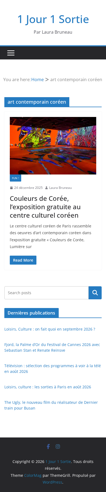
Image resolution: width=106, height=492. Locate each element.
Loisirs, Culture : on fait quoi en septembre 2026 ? (49, 329)
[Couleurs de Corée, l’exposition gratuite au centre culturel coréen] (53, 145)
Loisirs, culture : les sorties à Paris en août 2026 (47, 386)
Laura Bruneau (60, 187)
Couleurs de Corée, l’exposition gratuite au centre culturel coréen (45, 207)
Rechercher (95, 293)
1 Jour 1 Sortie (53, 18)
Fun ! (15, 178)
